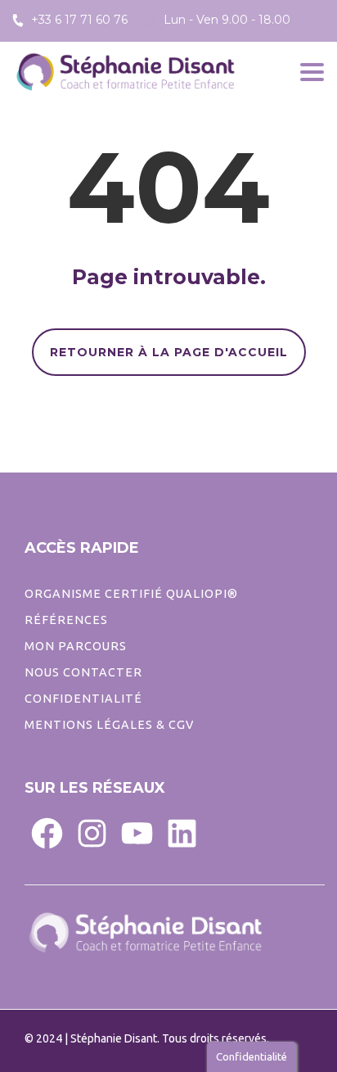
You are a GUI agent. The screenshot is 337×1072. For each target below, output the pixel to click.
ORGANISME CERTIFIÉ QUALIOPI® (131, 593)
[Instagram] (92, 832)
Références (66, 619)
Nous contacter (83, 672)
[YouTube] (137, 832)
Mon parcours (76, 646)
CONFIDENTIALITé (83, 698)
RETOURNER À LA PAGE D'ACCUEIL (169, 352)
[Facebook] (47, 832)
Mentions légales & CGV (109, 724)
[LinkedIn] (182, 832)
